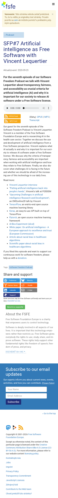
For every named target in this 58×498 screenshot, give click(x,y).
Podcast (10, 35)
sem (16, 20)
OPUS (40, 117)
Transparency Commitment (18, 476)
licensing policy (31, 453)
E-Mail (30, 290)
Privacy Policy (12, 471)
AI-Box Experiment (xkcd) (21, 224)
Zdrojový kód (12, 484)
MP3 (46, 117)
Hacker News (13, 285)
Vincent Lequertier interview (23, 185)
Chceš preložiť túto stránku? (19, 493)
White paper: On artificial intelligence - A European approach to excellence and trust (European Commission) (30, 230)
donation (22, 258)
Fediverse (12, 280)
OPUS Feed (13, 116)
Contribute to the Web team (18, 489)
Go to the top (50, 413)
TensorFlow (15, 204)
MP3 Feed (13, 121)
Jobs (8, 462)
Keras (12, 211)
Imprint (9, 467)
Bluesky (30, 280)
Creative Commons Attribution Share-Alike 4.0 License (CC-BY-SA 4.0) (29, 448)
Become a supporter (15, 307)
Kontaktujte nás (13, 458)
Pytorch (13, 217)
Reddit (30, 285)
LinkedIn (13, 290)
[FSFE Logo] (8, 5)
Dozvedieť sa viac (14, 351)
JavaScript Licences (15, 480)
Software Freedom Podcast (20, 267)
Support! (13, 295)
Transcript (34, 120)
